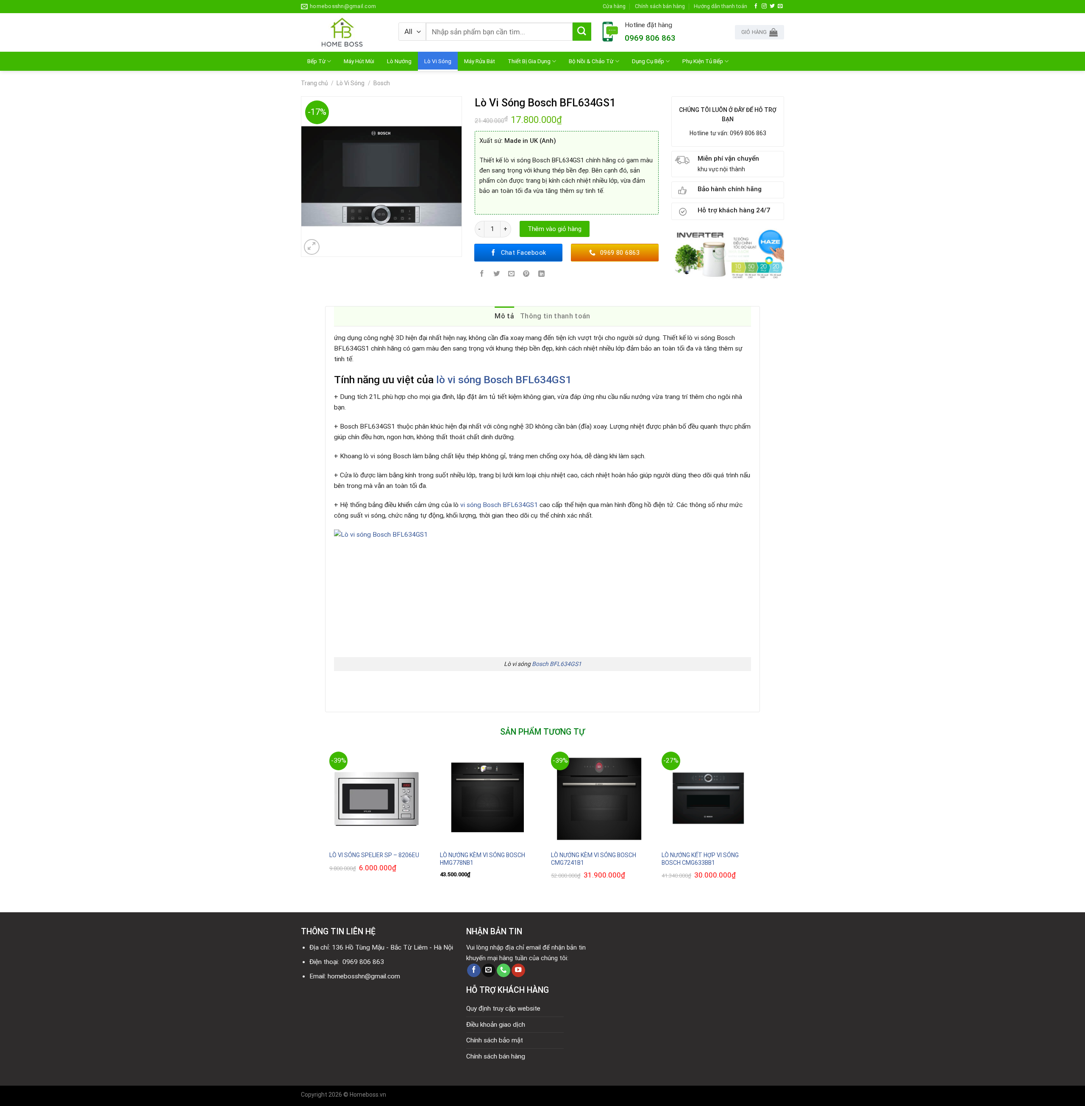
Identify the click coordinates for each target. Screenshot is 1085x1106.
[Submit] (582, 31)
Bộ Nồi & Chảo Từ (591, 61)
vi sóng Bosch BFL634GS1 (498, 505)
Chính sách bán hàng (660, 6)
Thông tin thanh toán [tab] (555, 316)
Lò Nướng (399, 61)
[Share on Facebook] (482, 274)
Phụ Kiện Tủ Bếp (702, 61)
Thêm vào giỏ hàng (554, 229)
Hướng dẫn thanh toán (720, 6)
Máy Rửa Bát (479, 61)
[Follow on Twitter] (772, 6)
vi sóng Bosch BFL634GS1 (509, 379)
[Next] (759, 825)
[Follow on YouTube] (518, 971)
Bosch (381, 83)
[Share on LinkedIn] (541, 274)
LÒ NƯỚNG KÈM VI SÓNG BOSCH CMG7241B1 (593, 859)
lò (442, 379)
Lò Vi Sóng (437, 61)
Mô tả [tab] (504, 316)
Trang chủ (314, 83)
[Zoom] (312, 247)
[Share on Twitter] (497, 274)
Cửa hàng (614, 6)
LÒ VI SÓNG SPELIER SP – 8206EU (374, 855)
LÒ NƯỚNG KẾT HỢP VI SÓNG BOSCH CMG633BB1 (700, 859)
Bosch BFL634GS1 (556, 663)
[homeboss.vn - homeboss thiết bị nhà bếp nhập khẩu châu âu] (343, 32)
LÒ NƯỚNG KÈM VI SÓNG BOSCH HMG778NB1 (482, 859)
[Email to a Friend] (511, 274)
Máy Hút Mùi (359, 61)
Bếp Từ (316, 61)
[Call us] (503, 971)
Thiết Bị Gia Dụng (529, 61)
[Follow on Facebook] (756, 6)
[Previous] (325, 825)
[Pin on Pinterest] (526, 274)
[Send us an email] (780, 6)
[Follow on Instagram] (764, 6)
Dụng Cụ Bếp (648, 61)
